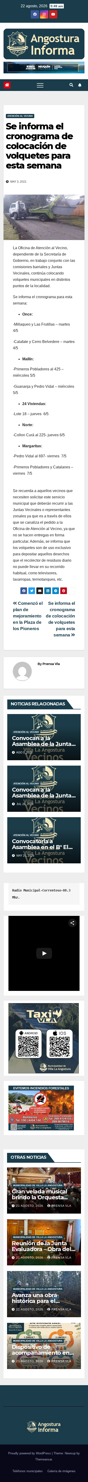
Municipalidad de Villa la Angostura (37, 1185)
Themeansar (43, 1459)
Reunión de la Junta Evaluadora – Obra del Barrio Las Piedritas (41, 1249)
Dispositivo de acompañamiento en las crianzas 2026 (40, 1352)
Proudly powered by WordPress (30, 1453)
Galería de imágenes (61, 1471)
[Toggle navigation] (40, 85)
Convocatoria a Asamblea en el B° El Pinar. (40, 847)
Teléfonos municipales (27, 1471)
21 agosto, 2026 (30, 1205)
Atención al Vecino (20, 116)
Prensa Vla (51, 664)
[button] (71, 85)
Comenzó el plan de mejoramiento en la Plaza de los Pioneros (27, 616)
